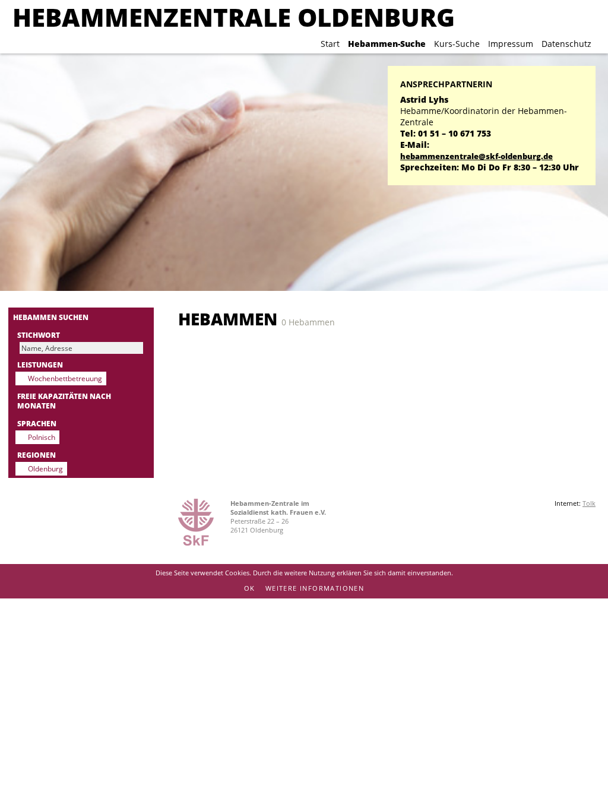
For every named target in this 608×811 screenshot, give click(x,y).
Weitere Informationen (314, 588)
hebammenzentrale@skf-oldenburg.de (476, 156)
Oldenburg (45, 468)
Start (330, 43)
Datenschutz (566, 43)
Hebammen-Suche (387, 43)
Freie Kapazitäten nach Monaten (64, 400)
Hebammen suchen (50, 317)
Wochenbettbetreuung (65, 378)
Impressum (510, 43)
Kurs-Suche (457, 43)
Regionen (36, 455)
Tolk (589, 503)
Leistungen (40, 364)
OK (249, 588)
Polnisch (41, 437)
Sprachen (36, 423)
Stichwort (38, 335)
